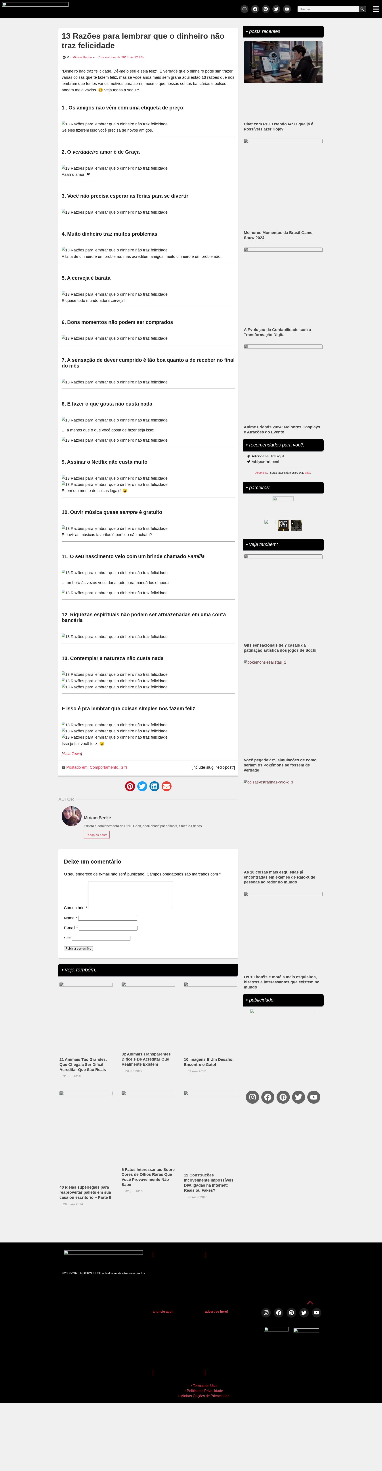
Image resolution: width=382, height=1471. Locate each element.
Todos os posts (96, 835)
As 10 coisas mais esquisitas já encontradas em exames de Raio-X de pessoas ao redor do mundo (279, 877)
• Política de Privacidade (204, 1391)
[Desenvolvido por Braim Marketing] (306, 1331)
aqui (307, 472)
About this (261, 472)
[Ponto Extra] (283, 525)
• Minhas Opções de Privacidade (203, 1396)
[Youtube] (287, 9)
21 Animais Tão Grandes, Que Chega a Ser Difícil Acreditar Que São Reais (83, 1064)
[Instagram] (244, 9)
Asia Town (72, 753)
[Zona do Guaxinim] (296, 525)
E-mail (71, 928)
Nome (70, 918)
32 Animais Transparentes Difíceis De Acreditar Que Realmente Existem (146, 1059)
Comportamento (104, 767)
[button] (130, 786)
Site (67, 938)
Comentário (75, 908)
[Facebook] (255, 9)
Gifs (124, 767)
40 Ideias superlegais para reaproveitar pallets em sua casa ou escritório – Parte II (85, 1192)
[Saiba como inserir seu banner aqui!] (269, 525)
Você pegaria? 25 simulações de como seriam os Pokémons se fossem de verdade (280, 765)
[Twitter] (276, 9)
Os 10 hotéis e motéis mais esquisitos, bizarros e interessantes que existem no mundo (281, 982)
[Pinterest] (266, 9)
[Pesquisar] (362, 9)
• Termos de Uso (204, 1386)
